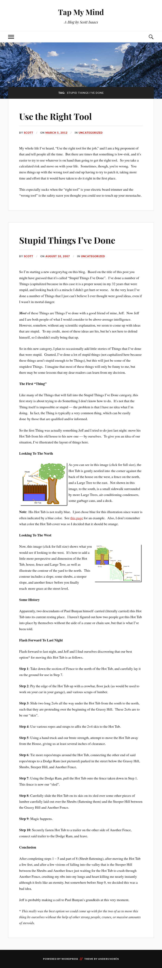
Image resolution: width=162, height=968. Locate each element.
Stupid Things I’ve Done (67, 240)
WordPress (69, 958)
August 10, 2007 (57, 256)
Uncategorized (91, 132)
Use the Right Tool (55, 116)
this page (76, 517)
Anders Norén (108, 958)
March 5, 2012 (56, 132)
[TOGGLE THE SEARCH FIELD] (151, 36)
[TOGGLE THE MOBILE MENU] (11, 36)
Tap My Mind (81, 12)
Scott (28, 132)
